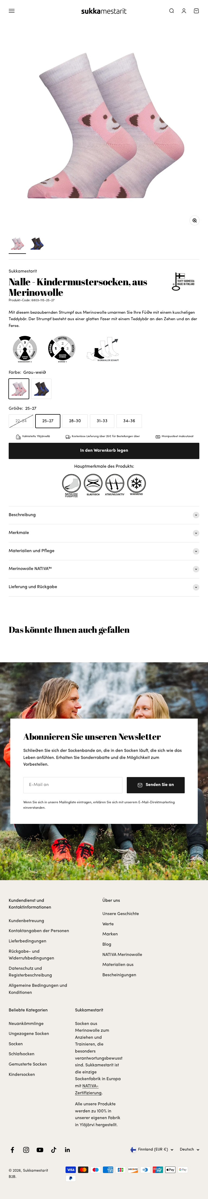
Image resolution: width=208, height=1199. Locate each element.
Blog (106, 944)
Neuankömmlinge (26, 1024)
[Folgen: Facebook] (12, 1150)
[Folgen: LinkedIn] (67, 1150)
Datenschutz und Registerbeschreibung (30, 972)
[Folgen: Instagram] (26, 1150)
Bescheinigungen (119, 975)
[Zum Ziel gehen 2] (37, 244)
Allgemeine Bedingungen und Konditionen (38, 989)
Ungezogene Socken (29, 1034)
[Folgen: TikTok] (53, 1150)
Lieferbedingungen (27, 941)
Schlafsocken (21, 1054)
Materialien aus (118, 965)
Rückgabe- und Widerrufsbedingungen (31, 955)
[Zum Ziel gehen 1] (17, 244)
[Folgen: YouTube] (40, 1150)
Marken (110, 934)
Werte (108, 924)
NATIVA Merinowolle (122, 955)
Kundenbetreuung (26, 921)
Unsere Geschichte (120, 914)
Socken (16, 1044)
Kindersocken (22, 1075)
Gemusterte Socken (28, 1064)
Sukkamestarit (23, 271)
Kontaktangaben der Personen (39, 931)
